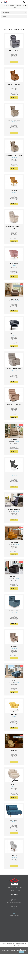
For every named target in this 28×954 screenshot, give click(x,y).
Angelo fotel (14, 333)
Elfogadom (21, 951)
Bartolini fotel (14, 680)
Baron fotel (14, 646)
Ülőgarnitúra (20, 5)
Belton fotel (14, 715)
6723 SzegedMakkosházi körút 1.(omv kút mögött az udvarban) (14, 901)
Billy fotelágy (14, 820)
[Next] (26, 872)
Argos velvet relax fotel (14, 404)
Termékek (12, 5)
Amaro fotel (14, 191)
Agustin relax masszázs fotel (14, 155)
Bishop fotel (14, 855)
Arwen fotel (14, 440)
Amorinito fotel (14, 263)
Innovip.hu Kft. (23, 943)
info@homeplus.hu (14, 911)
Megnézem (14, 62)
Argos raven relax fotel (14, 369)
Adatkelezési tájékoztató (14, 945)
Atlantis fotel (14, 474)
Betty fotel (14, 784)
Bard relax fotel (14, 611)
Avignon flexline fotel (14, 509)
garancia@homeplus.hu (14, 915)
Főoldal (6, 5)
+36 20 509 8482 (14, 906)
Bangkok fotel (14, 576)
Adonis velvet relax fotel (14, 50)
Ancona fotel (14, 299)
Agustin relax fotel (14, 120)
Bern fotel (14, 750)
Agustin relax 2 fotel (14, 84)
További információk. (14, 951)
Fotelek (14, 7)
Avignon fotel (14, 542)
